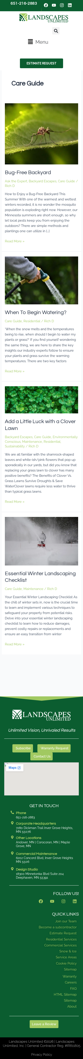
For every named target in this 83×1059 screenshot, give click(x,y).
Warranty (70, 976)
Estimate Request (63, 933)
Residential (31, 321)
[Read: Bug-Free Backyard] (41, 134)
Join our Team (66, 921)
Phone (21, 813)
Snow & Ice (68, 951)
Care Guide (66, 181)
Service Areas (66, 957)
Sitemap (70, 969)
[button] (37, 42)
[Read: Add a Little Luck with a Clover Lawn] (41, 399)
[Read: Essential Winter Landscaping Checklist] (41, 541)
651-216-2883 (24, 3)
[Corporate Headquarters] (12, 823)
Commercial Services (60, 945)
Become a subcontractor (58, 927)
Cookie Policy (66, 963)
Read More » (15, 241)
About (72, 1006)
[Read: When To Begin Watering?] (41, 280)
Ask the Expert (16, 181)
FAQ (73, 989)
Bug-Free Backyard (28, 172)
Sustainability (15, 446)
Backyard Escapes (42, 181)
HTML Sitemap (65, 995)
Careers (71, 982)
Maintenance (32, 441)
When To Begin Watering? (35, 312)
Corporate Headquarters (36, 823)
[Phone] (12, 812)
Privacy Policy (41, 1055)
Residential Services (61, 939)
